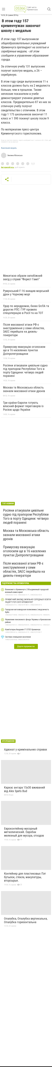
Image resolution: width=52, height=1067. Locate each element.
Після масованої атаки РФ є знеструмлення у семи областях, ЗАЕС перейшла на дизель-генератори (24, 330)
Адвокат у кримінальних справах (25, 749)
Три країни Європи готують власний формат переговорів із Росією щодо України (23, 406)
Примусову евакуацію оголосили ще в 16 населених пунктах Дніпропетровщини (24, 350)
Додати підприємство (26, 646)
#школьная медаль (9, 148)
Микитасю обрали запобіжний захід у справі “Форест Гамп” (22, 277)
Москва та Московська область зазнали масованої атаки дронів (24, 389)
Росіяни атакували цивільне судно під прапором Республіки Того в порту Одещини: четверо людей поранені (25, 371)
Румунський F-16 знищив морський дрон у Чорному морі (26, 292)
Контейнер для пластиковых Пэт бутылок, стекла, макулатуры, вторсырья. (25, 877)
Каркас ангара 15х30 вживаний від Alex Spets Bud (24, 789)
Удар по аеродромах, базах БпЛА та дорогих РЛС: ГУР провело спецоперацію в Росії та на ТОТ (26, 309)
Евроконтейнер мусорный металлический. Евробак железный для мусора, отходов (24, 832)
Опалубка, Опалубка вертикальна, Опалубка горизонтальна (25, 920)
